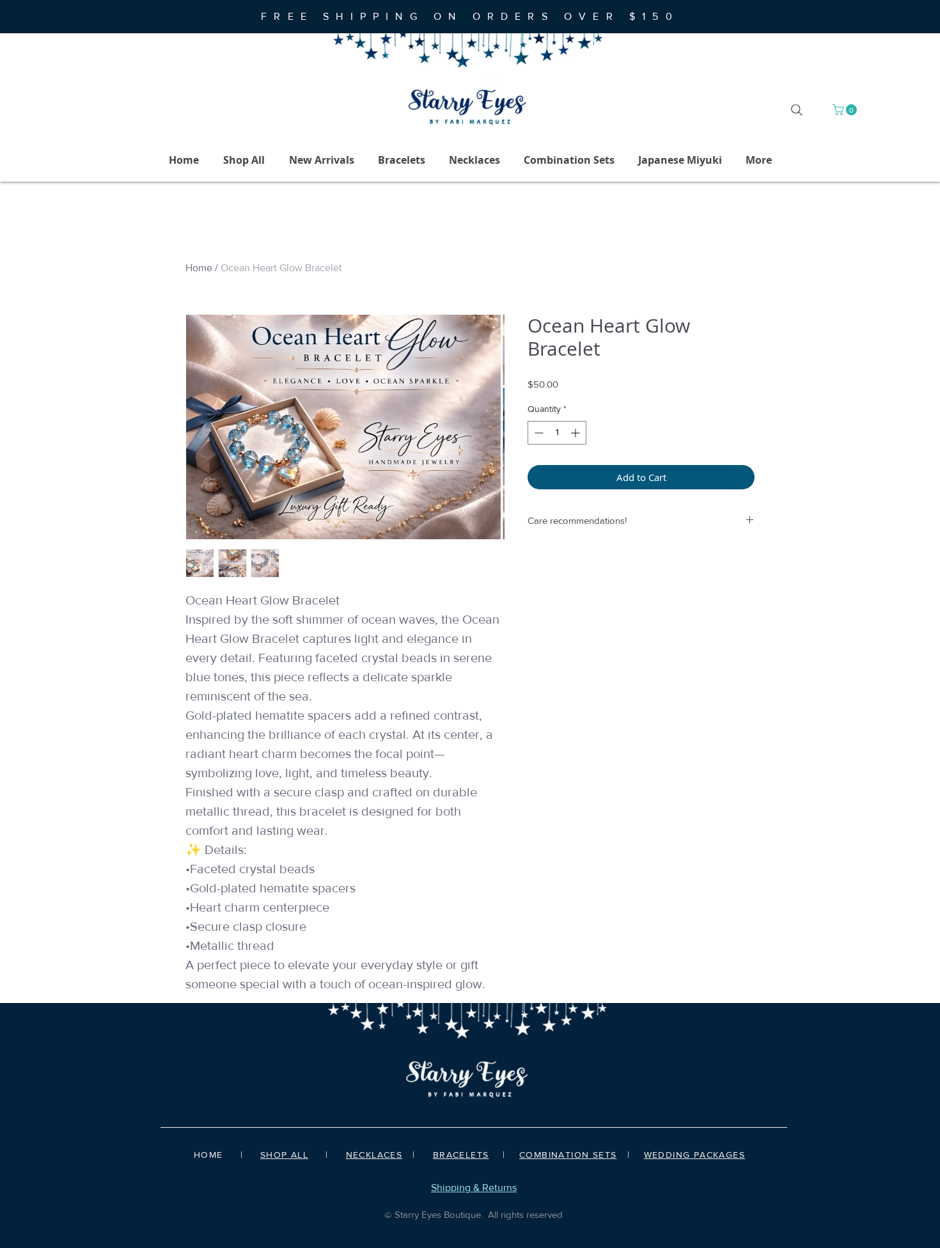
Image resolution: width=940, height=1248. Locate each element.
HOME (208, 1154)
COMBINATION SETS (567, 1154)
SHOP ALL (284, 1154)
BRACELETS (461, 1154)
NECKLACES (374, 1154)
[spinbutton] (556, 433)
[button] (846, 109)
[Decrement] (537, 433)
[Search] (796, 110)
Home (198, 267)
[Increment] (576, 433)
